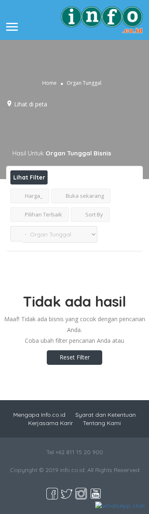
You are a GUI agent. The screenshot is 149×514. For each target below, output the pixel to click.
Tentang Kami (102, 423)
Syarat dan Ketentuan (105, 414)
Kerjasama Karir (50, 423)
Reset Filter (75, 357)
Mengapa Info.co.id (39, 414)
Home (49, 82)
